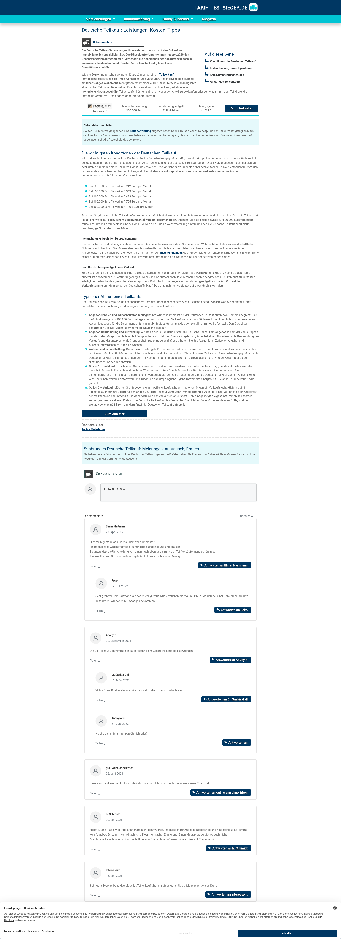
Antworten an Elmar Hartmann (226, 565)
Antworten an (238, 742)
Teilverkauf (166, 74)
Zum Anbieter (241, 108)
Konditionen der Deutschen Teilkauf (233, 61)
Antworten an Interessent (230, 894)
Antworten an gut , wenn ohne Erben (222, 792)
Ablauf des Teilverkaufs (225, 81)
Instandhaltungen (171, 252)
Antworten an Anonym (232, 660)
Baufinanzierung (137, 19)
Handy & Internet (176, 19)
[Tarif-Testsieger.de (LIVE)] (226, 7)
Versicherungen (99, 19)
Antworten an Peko (234, 610)
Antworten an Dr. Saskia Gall (228, 699)
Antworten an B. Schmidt (230, 848)
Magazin (209, 19)
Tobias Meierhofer (93, 429)
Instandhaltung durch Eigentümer (231, 68)
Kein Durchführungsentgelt (227, 75)
